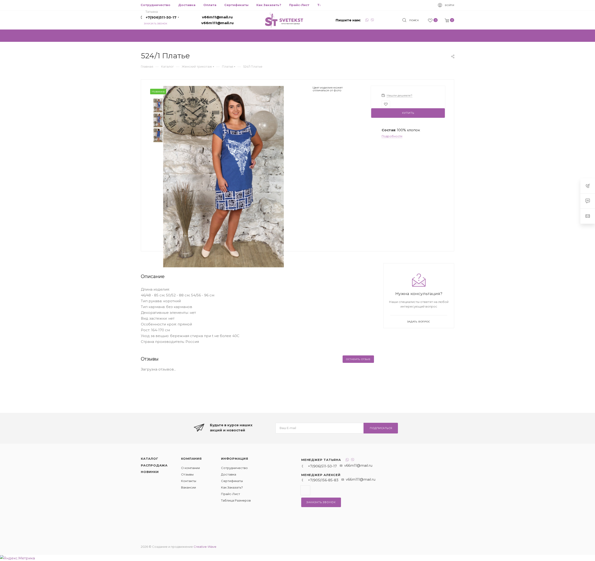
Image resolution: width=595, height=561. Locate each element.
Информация (234, 458)
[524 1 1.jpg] (223, 176)
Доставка (228, 474)
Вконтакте (305, 490)
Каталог (149, 458)
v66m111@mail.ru (217, 23)
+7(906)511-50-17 (161, 17)
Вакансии (188, 487)
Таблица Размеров (236, 500)
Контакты (188, 481)
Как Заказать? (232, 487)
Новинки (150, 472)
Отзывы (187, 474)
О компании (190, 468)
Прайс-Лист (230, 494)
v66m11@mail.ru (217, 17)
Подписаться (381, 428)
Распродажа (154, 465)
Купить (408, 113)
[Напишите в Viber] (372, 20)
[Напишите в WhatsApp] (367, 20)
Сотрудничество (234, 468)
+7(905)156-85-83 (323, 480)
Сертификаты (232, 481)
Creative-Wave (205, 546)
